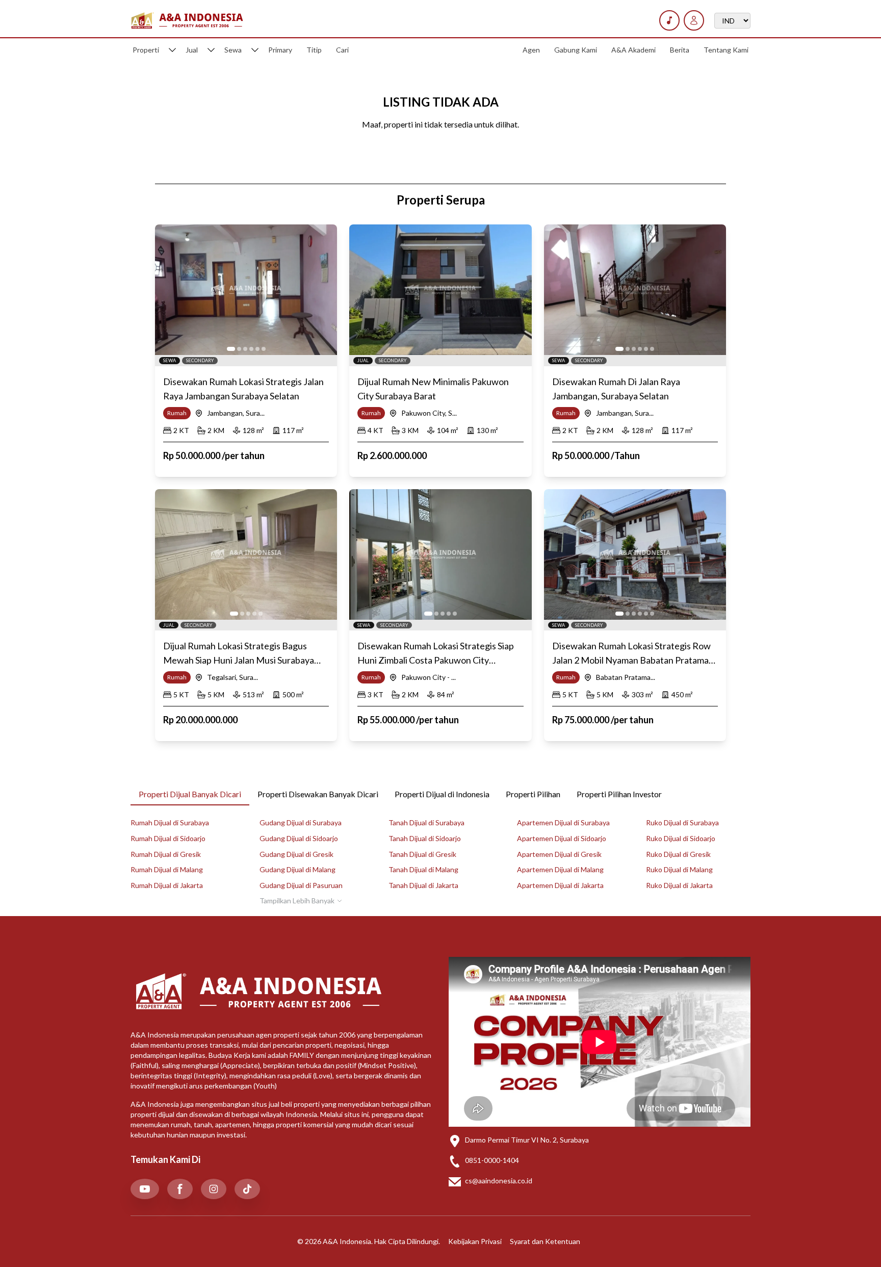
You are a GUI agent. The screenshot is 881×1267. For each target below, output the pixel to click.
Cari (342, 49)
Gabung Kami (575, 49)
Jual (192, 49)
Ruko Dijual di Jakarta (679, 885)
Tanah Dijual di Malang (423, 869)
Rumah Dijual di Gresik (166, 854)
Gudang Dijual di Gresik (296, 854)
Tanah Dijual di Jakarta (423, 885)
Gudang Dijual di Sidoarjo (299, 838)
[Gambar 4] (251, 349)
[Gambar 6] (264, 349)
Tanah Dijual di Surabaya (426, 822)
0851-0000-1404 (492, 1160)
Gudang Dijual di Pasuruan (301, 885)
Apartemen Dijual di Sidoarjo (561, 838)
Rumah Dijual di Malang (167, 869)
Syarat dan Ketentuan (545, 1241)
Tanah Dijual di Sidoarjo (424, 838)
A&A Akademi (633, 49)
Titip (314, 49)
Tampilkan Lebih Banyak (297, 900)
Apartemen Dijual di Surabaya (563, 822)
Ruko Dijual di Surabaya (682, 822)
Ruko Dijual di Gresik (678, 854)
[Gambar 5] (257, 349)
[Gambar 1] (231, 349)
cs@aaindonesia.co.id (498, 1180)
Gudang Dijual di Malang (297, 869)
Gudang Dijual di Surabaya (301, 822)
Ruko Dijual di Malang (679, 869)
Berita (679, 49)
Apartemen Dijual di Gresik (559, 854)
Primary (280, 49)
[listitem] (145, 1189)
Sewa (233, 49)
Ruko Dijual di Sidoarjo (680, 838)
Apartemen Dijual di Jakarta (560, 885)
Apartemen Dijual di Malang (560, 869)
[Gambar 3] (245, 349)
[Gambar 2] (239, 349)
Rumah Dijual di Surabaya (170, 822)
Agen (531, 49)
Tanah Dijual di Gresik (422, 854)
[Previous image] (168, 290)
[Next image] (324, 290)
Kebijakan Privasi (475, 1241)
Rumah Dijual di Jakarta (167, 885)
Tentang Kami (726, 49)
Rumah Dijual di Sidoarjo (168, 838)
